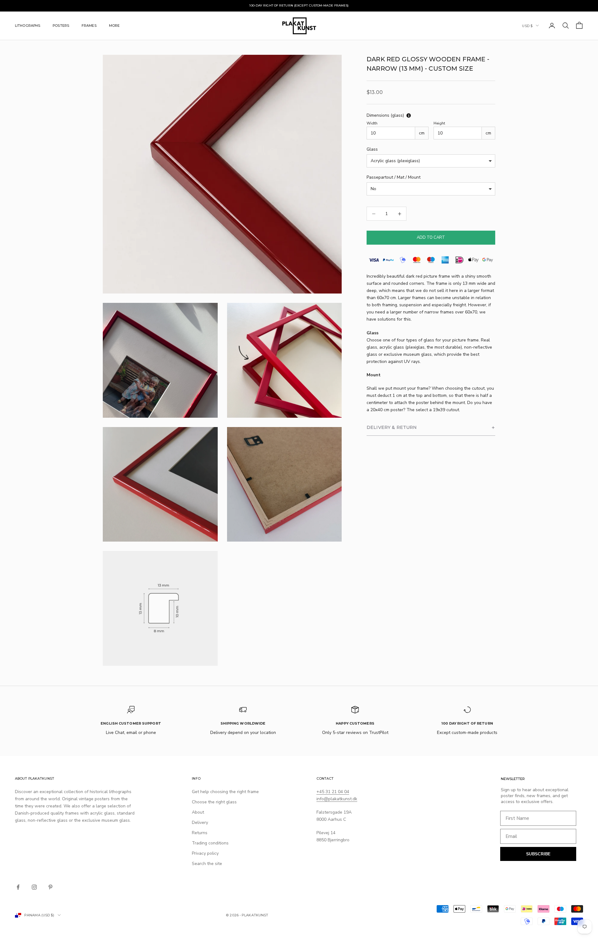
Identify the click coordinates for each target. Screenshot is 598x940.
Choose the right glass (214, 802)
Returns (199, 833)
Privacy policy (205, 853)
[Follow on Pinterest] (50, 887)
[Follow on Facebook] (18, 887)
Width (372, 123)
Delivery (200, 822)
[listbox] (431, 161)
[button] (431, 428)
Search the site (207, 864)
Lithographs (27, 25)
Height (439, 123)
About (198, 812)
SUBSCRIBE (538, 854)
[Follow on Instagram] (34, 887)
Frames (89, 25)
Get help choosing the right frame (225, 792)
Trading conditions (210, 843)
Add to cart (431, 237)
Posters (61, 25)
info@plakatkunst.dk (336, 799)
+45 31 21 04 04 (332, 792)
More (114, 25)
